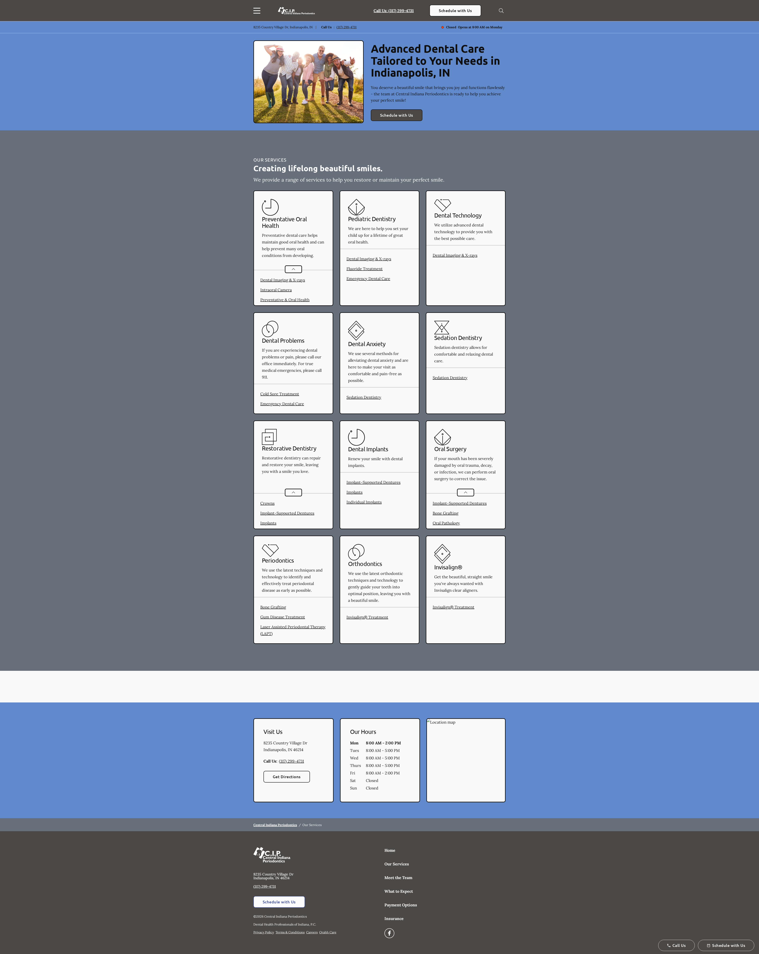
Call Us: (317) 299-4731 (394, 10)
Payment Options (400, 904)
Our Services (396, 863)
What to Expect (398, 891)
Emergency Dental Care (368, 278)
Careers (312, 932)
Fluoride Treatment (364, 268)
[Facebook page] (389, 933)
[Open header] (257, 10)
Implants (268, 523)
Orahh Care (327, 932)
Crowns (267, 503)
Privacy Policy (263, 932)
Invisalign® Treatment (367, 617)
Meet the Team (398, 877)
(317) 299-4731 (346, 27)
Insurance (394, 918)
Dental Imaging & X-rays (282, 279)
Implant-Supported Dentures (287, 513)
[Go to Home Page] (296, 10)
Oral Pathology (446, 523)
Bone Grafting (445, 513)
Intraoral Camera (276, 289)
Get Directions (287, 776)
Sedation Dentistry (363, 397)
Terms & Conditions (290, 932)
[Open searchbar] (501, 10)
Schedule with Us (455, 10)
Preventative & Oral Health (285, 299)
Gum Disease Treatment (282, 616)
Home (389, 850)
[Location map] (466, 760)
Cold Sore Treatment (279, 393)
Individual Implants (364, 502)
